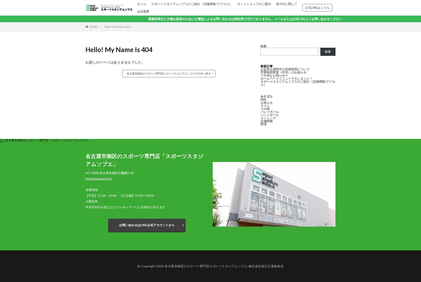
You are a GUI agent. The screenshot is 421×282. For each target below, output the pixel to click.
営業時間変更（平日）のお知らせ (283, 72)
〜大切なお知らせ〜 (274, 75)
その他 (265, 109)
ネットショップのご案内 (254, 4)
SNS (263, 99)
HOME (93, 26)
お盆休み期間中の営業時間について (285, 69)
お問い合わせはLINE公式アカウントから (147, 225)
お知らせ (266, 102)
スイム (265, 105)
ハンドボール (269, 115)
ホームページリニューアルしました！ (286, 78)
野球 (263, 124)
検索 (263, 46)
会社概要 (143, 11)
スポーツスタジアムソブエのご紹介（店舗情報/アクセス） (191, 4)
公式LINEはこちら (317, 7)
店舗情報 (266, 121)
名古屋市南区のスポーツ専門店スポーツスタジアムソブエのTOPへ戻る (169, 73)
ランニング (268, 118)
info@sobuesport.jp (99, 178)
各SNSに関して (286, 4)
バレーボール (269, 112)
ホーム (141, 4)
